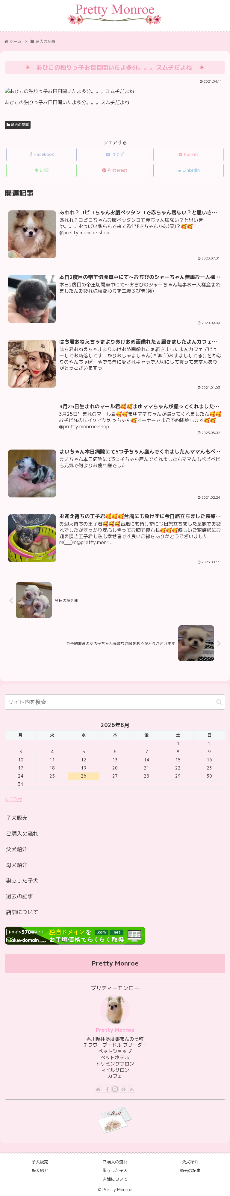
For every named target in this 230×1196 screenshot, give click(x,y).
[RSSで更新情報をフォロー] (131, 1089)
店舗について (22, 912)
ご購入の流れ (22, 833)
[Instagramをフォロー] (115, 1089)
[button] (219, 702)
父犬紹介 (17, 849)
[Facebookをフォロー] (106, 1089)
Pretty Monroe (115, 1029)
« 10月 (13, 799)
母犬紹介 (17, 865)
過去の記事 (19, 124)
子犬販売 (17, 818)
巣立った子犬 (22, 880)
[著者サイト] (98, 1089)
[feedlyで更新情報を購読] (123, 1089)
